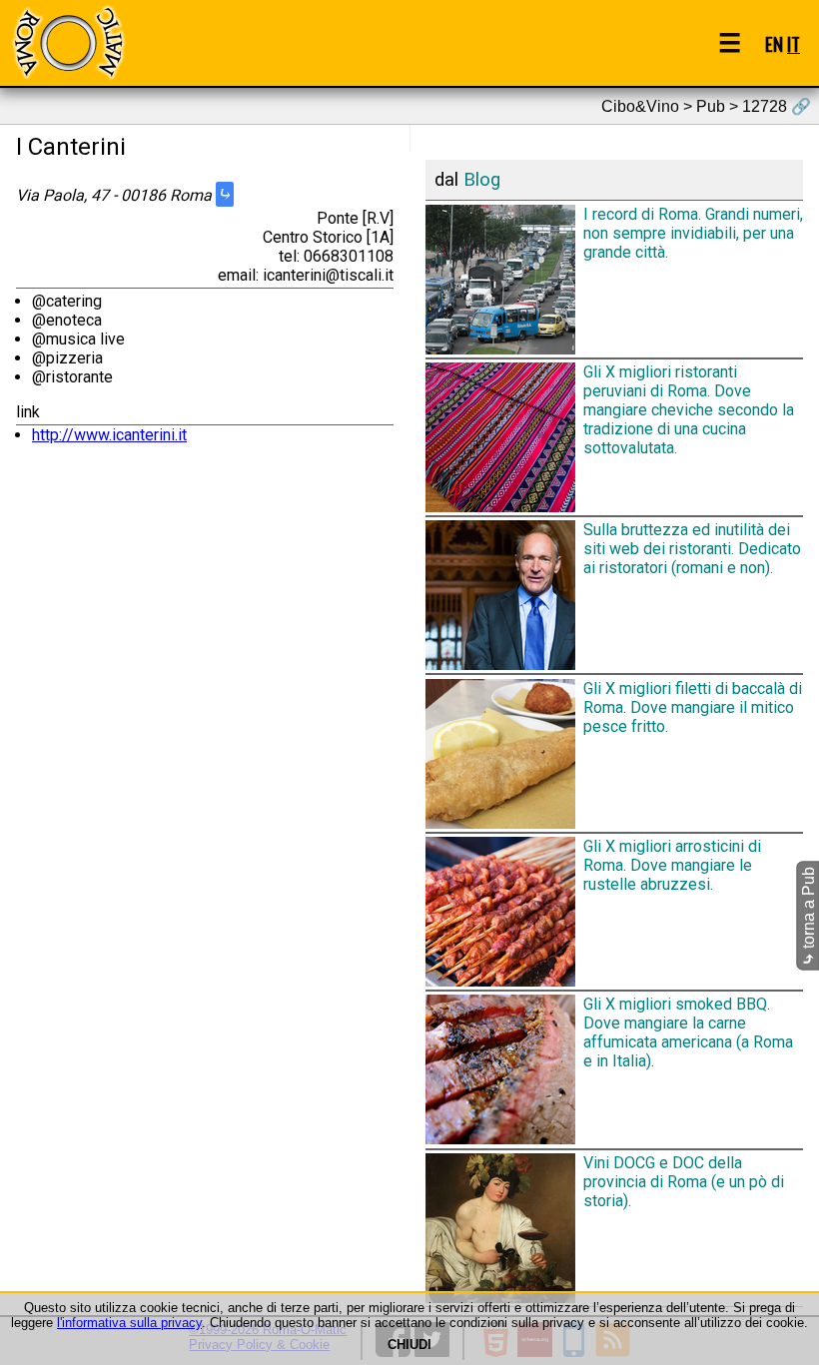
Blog (481, 180)
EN (774, 43)
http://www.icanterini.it (109, 434)
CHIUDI (409, 1344)
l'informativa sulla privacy (129, 1322)
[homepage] (68, 42)
